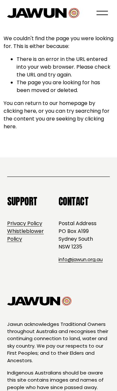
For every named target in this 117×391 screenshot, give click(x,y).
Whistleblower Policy (25, 235)
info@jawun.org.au (80, 259)
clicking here (20, 111)
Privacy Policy (24, 223)
